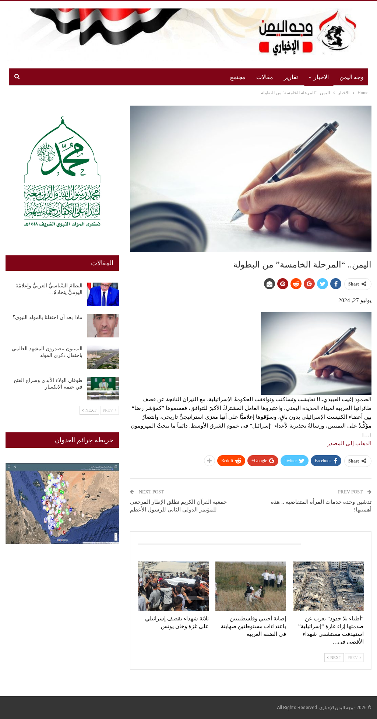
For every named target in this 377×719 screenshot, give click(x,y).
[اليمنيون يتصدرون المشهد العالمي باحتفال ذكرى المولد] (103, 357)
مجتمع (238, 77)
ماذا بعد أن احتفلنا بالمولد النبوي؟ (47, 317)
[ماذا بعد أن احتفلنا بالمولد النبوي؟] (103, 326)
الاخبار (321, 77)
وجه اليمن (351, 77)
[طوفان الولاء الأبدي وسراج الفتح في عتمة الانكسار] (103, 389)
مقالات (264, 77)
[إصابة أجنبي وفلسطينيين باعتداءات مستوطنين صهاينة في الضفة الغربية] (250, 586)
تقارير (291, 77)
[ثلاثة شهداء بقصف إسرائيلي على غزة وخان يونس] (173, 586)
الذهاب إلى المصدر (349, 443)
